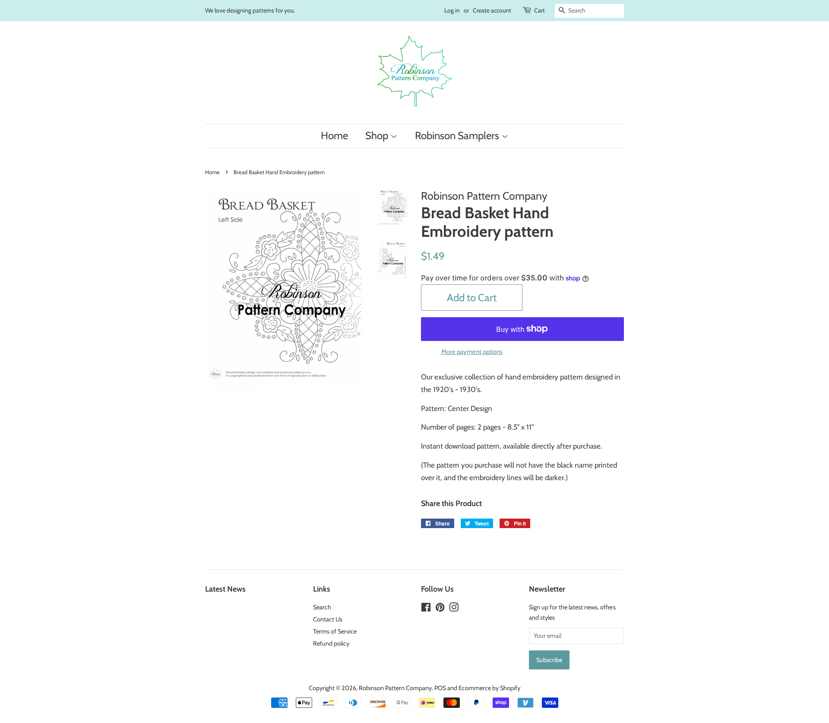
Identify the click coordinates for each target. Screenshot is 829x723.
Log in (452, 10)
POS (440, 688)
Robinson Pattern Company (395, 688)
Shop (377, 135)
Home (334, 135)
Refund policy (331, 643)
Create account (492, 10)
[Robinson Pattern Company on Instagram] (454, 609)
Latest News (225, 588)
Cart (539, 10)
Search (322, 607)
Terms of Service (335, 631)
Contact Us (327, 619)
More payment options (472, 352)
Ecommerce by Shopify (489, 688)
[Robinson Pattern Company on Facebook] (426, 609)
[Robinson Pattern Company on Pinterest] (440, 609)
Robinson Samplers (458, 135)
